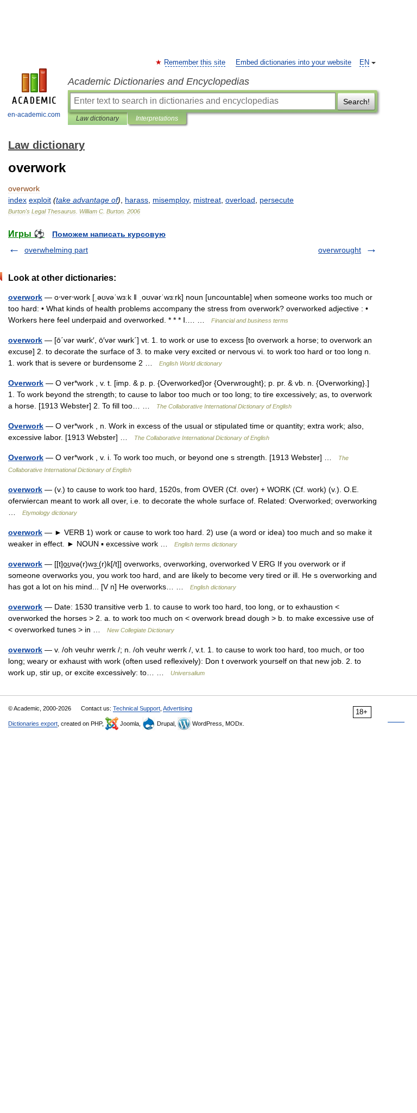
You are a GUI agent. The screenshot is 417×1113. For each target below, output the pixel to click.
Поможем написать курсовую (109, 234)
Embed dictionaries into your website (293, 62)
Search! (356, 101)
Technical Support (136, 708)
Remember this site (195, 62)
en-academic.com (34, 114)
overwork (25, 297)
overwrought (339, 250)
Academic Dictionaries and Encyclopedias (158, 81)
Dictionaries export (33, 723)
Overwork (25, 383)
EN (364, 62)
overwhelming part (56, 250)
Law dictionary (97, 118)
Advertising (177, 708)
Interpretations (157, 118)
